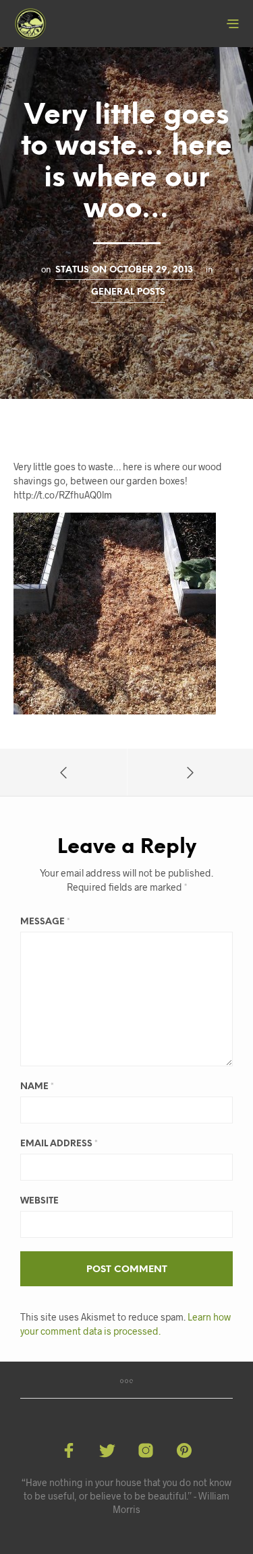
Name (37, 1086)
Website (39, 1201)
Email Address (59, 1144)
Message (45, 922)
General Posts (128, 292)
